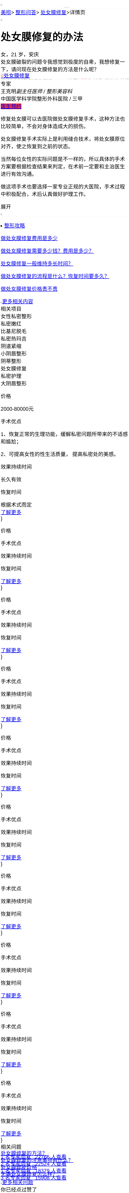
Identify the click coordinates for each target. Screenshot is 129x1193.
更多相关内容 (17, 301)
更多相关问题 (17, 1182)
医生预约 (11, 106)
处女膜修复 (53, 12)
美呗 (6, 12)
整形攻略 (14, 225)
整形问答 (25, 12)
